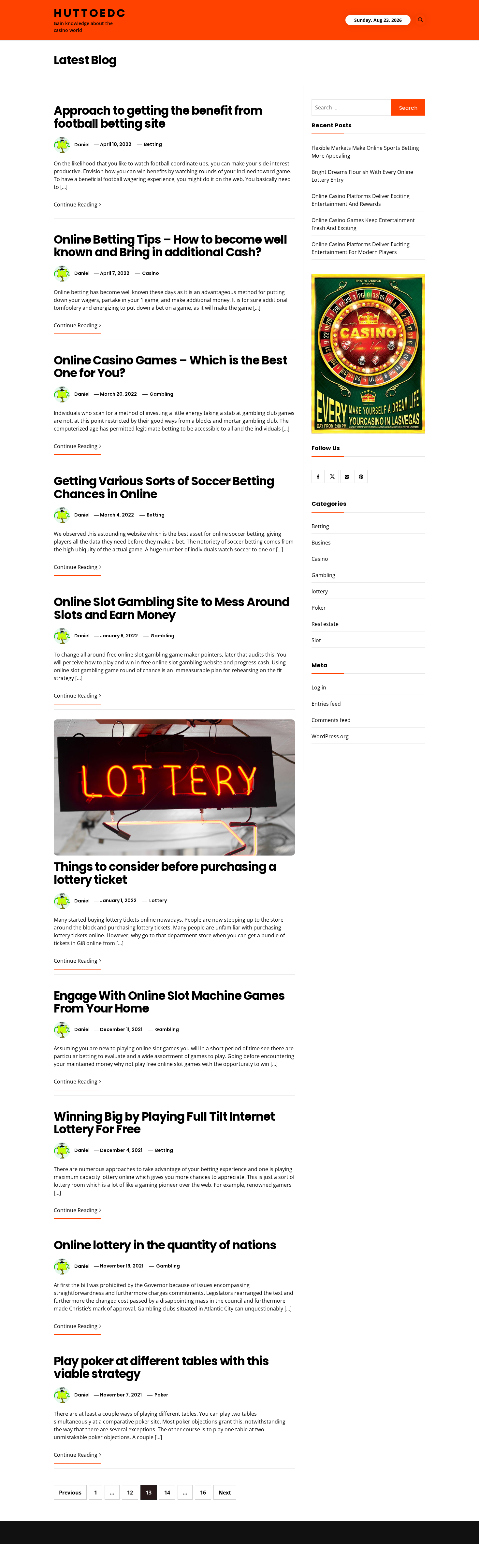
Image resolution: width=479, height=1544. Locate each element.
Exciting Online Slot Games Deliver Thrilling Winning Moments (195, 1529)
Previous (70, 1492)
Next (225, 1492)
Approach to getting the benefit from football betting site (158, 117)
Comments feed (331, 720)
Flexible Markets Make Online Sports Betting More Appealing (98, 1527)
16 (203, 1492)
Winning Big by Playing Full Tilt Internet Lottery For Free (164, 1123)
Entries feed (326, 703)
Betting (153, 144)
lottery (158, 900)
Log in (319, 687)
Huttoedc (90, 13)
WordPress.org (330, 736)
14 (167, 1492)
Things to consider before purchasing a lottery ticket (165, 873)
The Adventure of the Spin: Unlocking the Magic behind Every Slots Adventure (298, 1529)
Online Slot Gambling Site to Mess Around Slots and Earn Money (171, 608)
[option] (87, 1530)
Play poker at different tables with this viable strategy (161, 1367)
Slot (316, 640)
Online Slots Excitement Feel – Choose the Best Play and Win (403, 1527)
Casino (150, 273)
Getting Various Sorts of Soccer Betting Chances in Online (164, 488)
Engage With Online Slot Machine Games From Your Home (169, 1002)
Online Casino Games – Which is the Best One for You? (170, 367)
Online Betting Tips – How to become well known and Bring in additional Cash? (170, 246)
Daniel (82, 144)
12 (130, 1492)
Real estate (325, 624)
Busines (321, 542)
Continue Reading (75, 204)
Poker (161, 1395)
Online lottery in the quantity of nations (165, 1245)
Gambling (161, 394)
